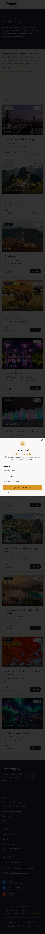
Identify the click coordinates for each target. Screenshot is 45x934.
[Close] (42, 440)
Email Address (8, 476)
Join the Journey (24, 487)
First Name (6, 466)
